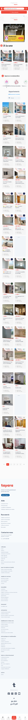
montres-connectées (5, 641)
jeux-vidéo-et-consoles (5, 649)
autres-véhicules (4, 557)
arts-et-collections (4, 660)
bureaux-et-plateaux (4, 597)
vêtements (3, 627)
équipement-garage (4, 552)
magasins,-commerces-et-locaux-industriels (9, 592)
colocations (3, 589)
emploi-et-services (6, 576)
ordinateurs (3, 640)
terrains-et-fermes (4, 600)
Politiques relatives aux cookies (7, 509)
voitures (2, 550)
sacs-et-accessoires (4, 629)
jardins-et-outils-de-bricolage (6, 569)
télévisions (3, 644)
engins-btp (3, 558)
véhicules (3, 546)
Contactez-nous (4, 503)
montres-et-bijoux (4, 624)
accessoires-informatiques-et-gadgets (8, 648)
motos (2, 548)
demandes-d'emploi (4, 578)
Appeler (20, 38)
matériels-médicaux (4, 613)
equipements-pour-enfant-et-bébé (7, 622)
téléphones (3, 646)
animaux (2, 662)
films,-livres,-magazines (5, 663)
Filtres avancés (4, 521)
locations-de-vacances (5, 594)
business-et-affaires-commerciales (7, 615)
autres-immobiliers (4, 598)
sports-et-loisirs (4, 658)
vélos (2, 665)
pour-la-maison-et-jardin (7, 567)
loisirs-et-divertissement (7, 655)
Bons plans (3, 527)
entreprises (4, 610)
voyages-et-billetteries (5, 668)
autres (2, 672)
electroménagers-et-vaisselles (6, 571)
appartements (3, 595)
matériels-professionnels (5, 612)
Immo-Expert (5, 495)
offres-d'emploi (4, 581)
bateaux (2, 560)
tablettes (2, 651)
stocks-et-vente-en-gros (5, 617)
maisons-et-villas (4, 590)
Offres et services (5, 525)
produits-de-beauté (4, 626)
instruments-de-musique (5, 667)
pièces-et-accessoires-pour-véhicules (8, 562)
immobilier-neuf (4, 606)
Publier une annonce (5, 517)
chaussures (3, 630)
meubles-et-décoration (5, 572)
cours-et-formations (5, 580)
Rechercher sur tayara (5, 523)
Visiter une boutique (5, 519)
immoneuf (3, 604)
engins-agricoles (4, 555)
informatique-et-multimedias (8, 636)
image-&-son (3, 638)
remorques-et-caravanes (5, 553)
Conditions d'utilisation (6, 507)
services (2, 583)
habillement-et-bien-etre (7, 620)
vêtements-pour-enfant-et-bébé (7, 632)
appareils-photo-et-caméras (6, 643)
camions (2, 563)
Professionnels (4, 505)
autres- (2, 674)
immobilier (4, 587)
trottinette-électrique (5, 657)
